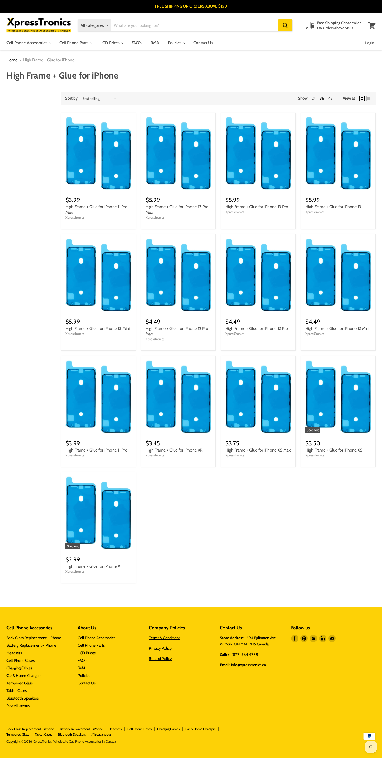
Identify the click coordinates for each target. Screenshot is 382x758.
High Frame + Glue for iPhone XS (333, 450)
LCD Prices (110, 42)
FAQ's (136, 42)
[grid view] (362, 98)
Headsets (14, 653)
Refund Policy (160, 658)
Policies (175, 42)
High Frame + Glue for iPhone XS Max (258, 450)
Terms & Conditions (164, 638)
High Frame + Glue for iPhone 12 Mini (337, 328)
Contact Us (203, 42)
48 (330, 98)
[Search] (285, 25)
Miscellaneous (18, 705)
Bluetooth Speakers (22, 698)
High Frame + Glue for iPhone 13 (333, 206)
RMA (154, 42)
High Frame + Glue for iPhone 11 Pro (96, 450)
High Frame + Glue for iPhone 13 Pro (256, 206)
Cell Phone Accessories (27, 42)
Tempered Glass (19, 683)
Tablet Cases (16, 690)
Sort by (71, 98)
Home (11, 60)
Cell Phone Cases (20, 660)
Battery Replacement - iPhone (31, 645)
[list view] (368, 98)
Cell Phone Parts (74, 42)
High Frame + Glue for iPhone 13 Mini (97, 328)
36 (322, 98)
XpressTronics (74, 217)
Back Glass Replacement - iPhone (33, 638)
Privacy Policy (160, 648)
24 (314, 98)
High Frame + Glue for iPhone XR (174, 450)
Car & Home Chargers (23, 675)
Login (369, 43)
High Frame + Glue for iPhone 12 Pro (256, 328)
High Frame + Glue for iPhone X (92, 566)
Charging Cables (19, 668)
